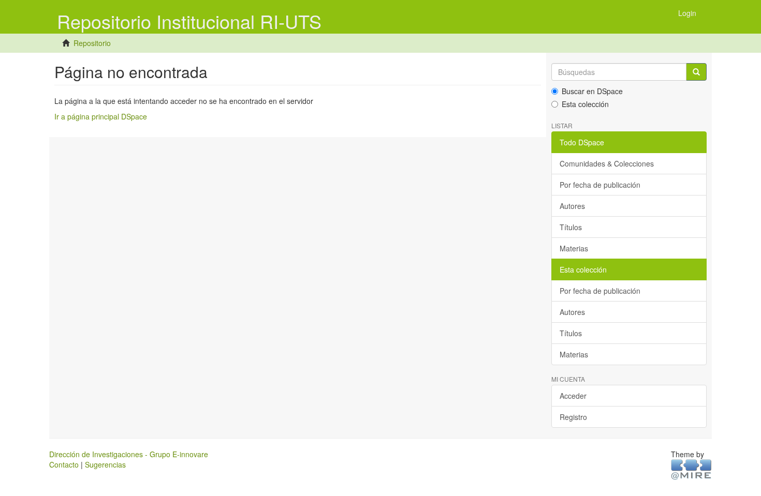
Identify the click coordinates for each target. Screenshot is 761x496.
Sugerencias (105, 464)
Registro (573, 417)
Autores (572, 206)
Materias (574, 248)
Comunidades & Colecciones (607, 163)
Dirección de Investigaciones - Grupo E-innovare (128, 454)
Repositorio (92, 43)
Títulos (571, 227)
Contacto (64, 464)
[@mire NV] (691, 469)
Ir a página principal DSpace (100, 116)
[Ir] (696, 72)
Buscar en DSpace (592, 91)
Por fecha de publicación (600, 184)
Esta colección (585, 104)
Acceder (573, 395)
